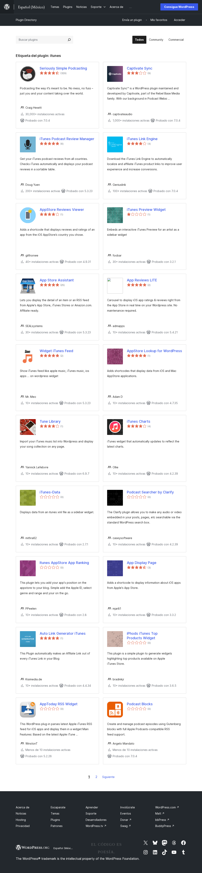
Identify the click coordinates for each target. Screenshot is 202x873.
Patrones (57, 826)
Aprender (92, 807)
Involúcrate (127, 807)
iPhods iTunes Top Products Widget (142, 635)
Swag (125, 826)
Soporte (91, 813)
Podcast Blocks (140, 704)
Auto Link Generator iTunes (63, 633)
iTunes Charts (138, 421)
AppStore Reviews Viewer (62, 209)
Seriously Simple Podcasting (63, 68)
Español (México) (63, 848)
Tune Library (50, 421)
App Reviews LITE (142, 280)
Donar (126, 819)
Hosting (21, 819)
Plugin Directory (26, 20)
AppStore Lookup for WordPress (154, 351)
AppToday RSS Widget (59, 704)
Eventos (125, 813)
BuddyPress (164, 826)
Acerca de (22, 807)
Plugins (55, 819)
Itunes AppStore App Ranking (64, 563)
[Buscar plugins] (69, 40)
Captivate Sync (139, 68)
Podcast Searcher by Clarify (150, 492)
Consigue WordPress (179, 6)
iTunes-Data (50, 492)
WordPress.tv (96, 826)
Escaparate (58, 807)
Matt (160, 813)
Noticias (21, 813)
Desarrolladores (96, 819)
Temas (55, 813)
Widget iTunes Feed (56, 351)
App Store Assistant (57, 280)
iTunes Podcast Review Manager (67, 139)
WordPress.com (167, 807)
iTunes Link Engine (142, 139)
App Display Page (141, 563)
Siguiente (108, 777)
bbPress (162, 819)
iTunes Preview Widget (146, 209)
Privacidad (23, 826)
